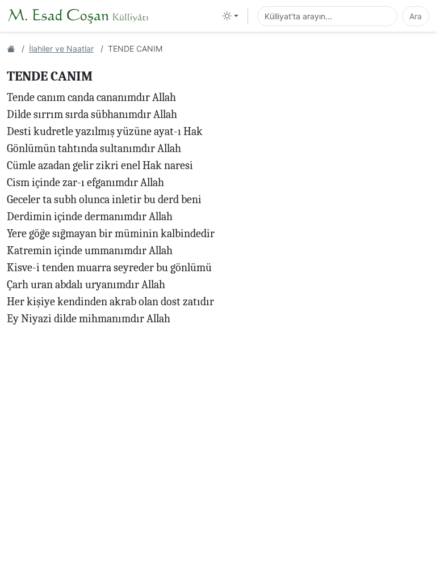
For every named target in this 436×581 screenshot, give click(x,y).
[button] (230, 16)
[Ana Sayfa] (11, 48)
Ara (415, 16)
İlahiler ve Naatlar (61, 48)
